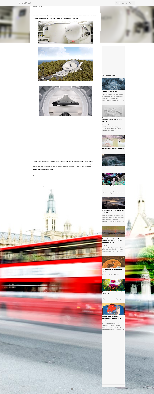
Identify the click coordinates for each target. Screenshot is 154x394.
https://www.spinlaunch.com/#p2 (45, 169)
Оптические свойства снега (109, 91)
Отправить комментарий (39, 186)
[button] (34, 10)
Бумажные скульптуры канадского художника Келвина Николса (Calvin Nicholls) (112, 119)
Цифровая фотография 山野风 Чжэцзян (113, 148)
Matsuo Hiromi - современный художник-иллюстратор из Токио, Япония (111, 318)
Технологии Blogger (78, 389)
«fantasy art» (105, 167)
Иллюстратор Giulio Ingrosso (110, 185)
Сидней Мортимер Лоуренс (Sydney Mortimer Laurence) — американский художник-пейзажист (112, 240)
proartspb (26, 3)
